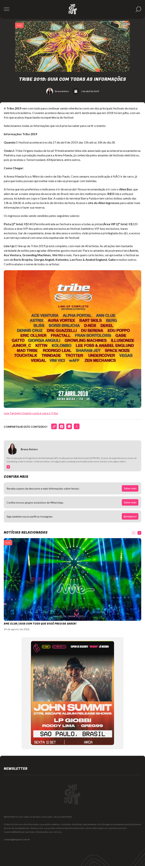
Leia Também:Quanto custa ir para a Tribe (31, 413)
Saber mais (130, 488)
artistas (78, 824)
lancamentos (89, 824)
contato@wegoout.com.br (17, 839)
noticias (56, 824)
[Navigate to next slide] (139, 533)
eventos (120, 824)
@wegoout (130, 516)
